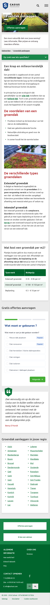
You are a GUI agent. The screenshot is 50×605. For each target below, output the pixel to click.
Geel (9, 472)
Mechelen (34, 455)
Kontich (11, 492)
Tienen (33, 488)
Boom (10, 459)
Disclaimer (16, 599)
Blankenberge (13, 455)
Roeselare (34, 472)
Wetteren (34, 505)
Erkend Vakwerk (9, 562)
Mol (31, 463)
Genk (10, 476)
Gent (10, 480)
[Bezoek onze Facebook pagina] (30, 576)
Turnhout (34, 497)
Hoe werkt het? (8, 557)
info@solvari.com (11, 586)
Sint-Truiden (35, 480)
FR (30, 586)
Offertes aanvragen (16, 28)
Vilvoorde (34, 501)
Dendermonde (14, 467)
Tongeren (34, 492)
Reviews (30, 554)
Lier (9, 505)
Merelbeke (34, 459)
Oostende (34, 467)
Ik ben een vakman (25, 537)
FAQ (5, 566)
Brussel (11, 463)
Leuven (10, 501)
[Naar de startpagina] (11, 9)
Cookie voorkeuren (31, 599)
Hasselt (11, 484)
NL (35, 586)
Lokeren (33, 447)
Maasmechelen (36, 451)
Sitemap (5, 599)
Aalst (10, 447)
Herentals (12, 488)
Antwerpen (12, 451)
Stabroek (34, 484)
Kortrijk (11, 497)
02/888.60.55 (10, 578)
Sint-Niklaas (35, 476)
